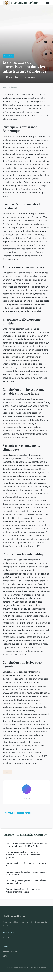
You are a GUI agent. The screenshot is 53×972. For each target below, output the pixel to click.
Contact (6, 956)
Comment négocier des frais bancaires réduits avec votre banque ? (23, 890)
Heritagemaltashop (24, 3)
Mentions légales (10, 951)
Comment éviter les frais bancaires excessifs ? (26, 864)
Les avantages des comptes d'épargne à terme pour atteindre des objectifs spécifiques (26, 844)
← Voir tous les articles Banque (17, 813)
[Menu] (47, 3)
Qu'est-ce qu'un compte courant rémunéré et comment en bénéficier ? (26, 881)
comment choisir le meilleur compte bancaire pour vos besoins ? (26, 873)
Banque (8, 56)
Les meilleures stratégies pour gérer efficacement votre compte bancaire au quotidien (23, 855)
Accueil (5, 87)
